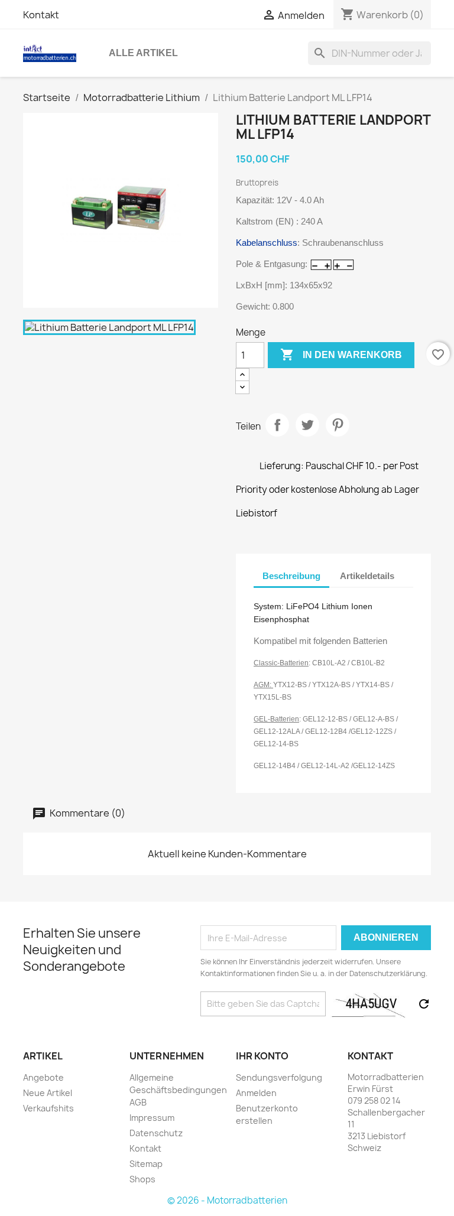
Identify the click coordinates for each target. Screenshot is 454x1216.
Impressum (151, 1117)
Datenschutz (156, 1133)
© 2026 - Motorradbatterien (227, 1200)
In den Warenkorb (341, 354)
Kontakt (41, 14)
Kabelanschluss (266, 243)
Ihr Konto (262, 1055)
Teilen (277, 425)
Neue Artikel (47, 1092)
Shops (142, 1179)
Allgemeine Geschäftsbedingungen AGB (178, 1090)
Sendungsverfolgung (279, 1077)
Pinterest (337, 425)
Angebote (43, 1077)
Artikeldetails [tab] (367, 576)
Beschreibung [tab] (291, 576)
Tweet (307, 425)
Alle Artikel (143, 53)
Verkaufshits (48, 1108)
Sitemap (146, 1163)
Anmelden (256, 1092)
